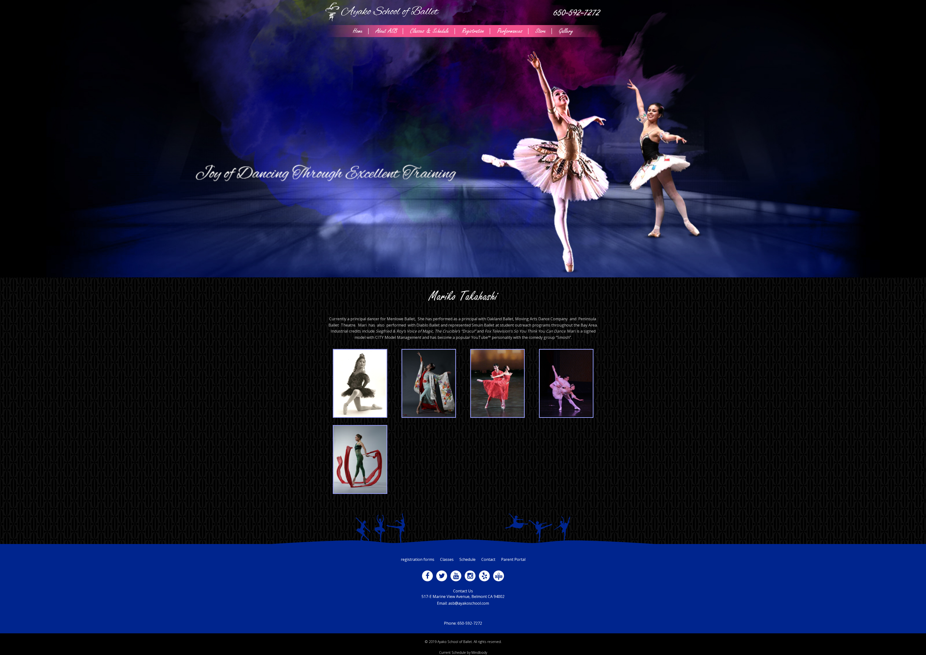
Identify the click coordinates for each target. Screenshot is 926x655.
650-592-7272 (577, 12)
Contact (488, 559)
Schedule (467, 559)
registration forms (417, 559)
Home (358, 31)
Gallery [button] (566, 31)
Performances (510, 31)
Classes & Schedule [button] (429, 31)
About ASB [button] (386, 31)
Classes (447, 559)
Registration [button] (473, 31)
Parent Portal (513, 559)
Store (541, 31)
